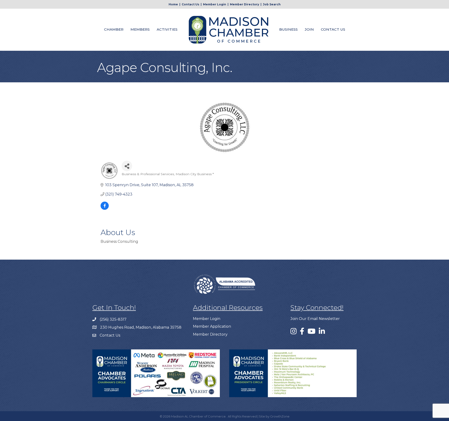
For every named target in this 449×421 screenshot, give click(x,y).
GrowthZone (280, 416)
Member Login (214, 4)
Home (173, 4)
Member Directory (244, 4)
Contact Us (190, 4)
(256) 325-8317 (113, 319)
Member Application (212, 326)
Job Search (272, 4)
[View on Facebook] (105, 208)
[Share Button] (127, 166)
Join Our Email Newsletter (315, 318)
